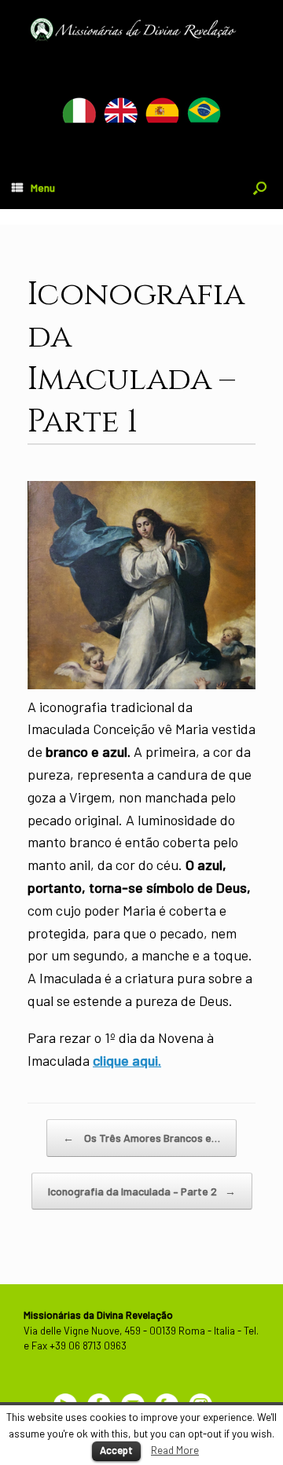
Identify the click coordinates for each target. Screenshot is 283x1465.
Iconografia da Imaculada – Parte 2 (142, 1191)
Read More (175, 1450)
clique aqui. (127, 1060)
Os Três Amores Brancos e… (141, 1137)
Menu (43, 187)
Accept (116, 1450)
